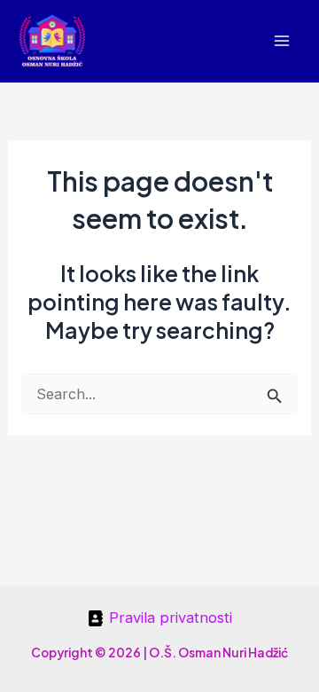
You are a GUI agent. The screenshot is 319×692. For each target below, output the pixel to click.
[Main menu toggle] (281, 41)
